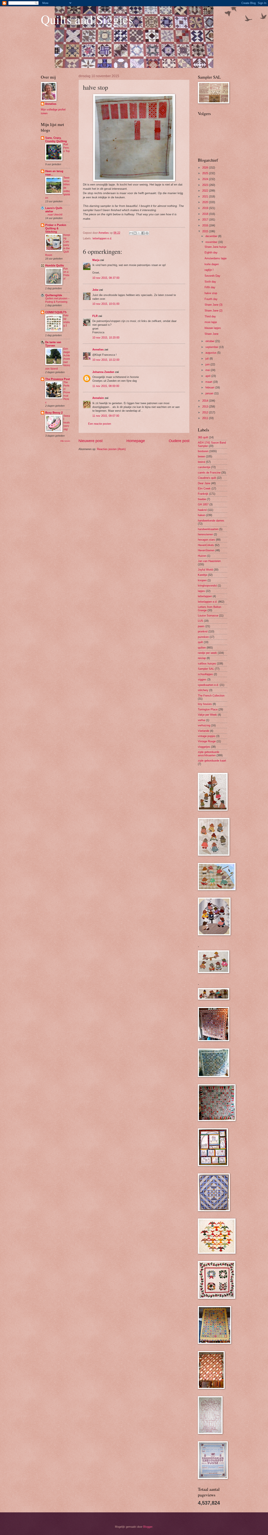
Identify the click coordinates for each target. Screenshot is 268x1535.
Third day (210, 316)
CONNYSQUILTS (56, 312)
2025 (205, 173)
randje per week (207, 652)
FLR (95, 316)
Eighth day (211, 252)
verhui (201, 720)
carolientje (204, 467)
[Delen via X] (139, 233)
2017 (205, 219)
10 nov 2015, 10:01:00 (105, 303)
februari (210, 387)
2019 (205, 208)
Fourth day (211, 299)
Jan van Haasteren (209, 561)
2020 (205, 202)
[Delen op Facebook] (143, 233)
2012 (205, 412)
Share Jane (211, 333)
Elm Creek (204, 488)
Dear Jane (204, 483)
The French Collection (211, 695)
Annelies (98, 349)
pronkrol (202, 631)
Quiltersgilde (53, 295)
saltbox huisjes (207, 663)
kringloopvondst (207, 585)
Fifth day (210, 287)
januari (209, 393)
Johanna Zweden (103, 372)
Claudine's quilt (207, 477)
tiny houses (205, 704)
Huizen (202, 555)
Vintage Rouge (207, 741)
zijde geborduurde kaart (212, 760)
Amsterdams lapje (216, 258)
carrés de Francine (209, 472)
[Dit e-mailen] (131, 233)
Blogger (147, 1526)
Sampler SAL (206, 668)
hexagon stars (206, 539)
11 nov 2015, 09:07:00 (105, 415)
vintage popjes (206, 736)
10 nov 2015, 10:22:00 (105, 359)
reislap (202, 658)
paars (201, 626)
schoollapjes (205, 674)
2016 (205, 225)
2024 (205, 179)
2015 (205, 231)
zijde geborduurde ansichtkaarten (208, 753)
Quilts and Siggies (87, 19)
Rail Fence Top (66, 148)
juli (207, 358)
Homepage (135, 441)
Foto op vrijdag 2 (66, 320)
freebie (202, 499)
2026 (205, 167)
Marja (95, 260)
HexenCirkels (206, 545)
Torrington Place (208, 709)
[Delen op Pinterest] (147, 233)
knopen (202, 580)
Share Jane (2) (213, 310)
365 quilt (203, 437)
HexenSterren (206, 550)
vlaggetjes (204, 746)
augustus (211, 352)
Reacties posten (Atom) (111, 449)
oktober (210, 341)
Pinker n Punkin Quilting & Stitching (55, 228)
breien (201, 456)
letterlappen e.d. (102, 238)
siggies (202, 679)
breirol (201, 461)
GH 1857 (203, 504)
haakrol (202, 509)
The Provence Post (57, 379)
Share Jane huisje (215, 246)
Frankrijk (203, 493)
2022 (205, 190)
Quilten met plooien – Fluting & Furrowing (57, 300)
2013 (205, 406)
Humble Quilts (54, 265)
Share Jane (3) (213, 304)
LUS (200, 620)
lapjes (201, 591)
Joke (95, 289)
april (208, 376)
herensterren (205, 534)
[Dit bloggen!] (135, 233)
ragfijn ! (209, 269)
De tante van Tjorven (53, 344)
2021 (205, 196)
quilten (202, 647)
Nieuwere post (91, 441)
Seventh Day (212, 275)
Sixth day (210, 281)
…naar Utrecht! (53, 214)
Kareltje (202, 574)
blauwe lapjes (213, 328)
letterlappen (205, 596)
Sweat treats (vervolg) (66, 422)
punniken (203, 636)
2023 (205, 185)
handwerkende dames (211, 520)
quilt (200, 642)
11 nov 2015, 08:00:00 (105, 386)
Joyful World (205, 569)
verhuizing (204, 725)
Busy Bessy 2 (54, 412)
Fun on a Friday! (66, 273)
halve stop (211, 293)
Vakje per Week (207, 714)
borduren (203, 451)
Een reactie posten (99, 423)
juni (207, 364)
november (211, 242)
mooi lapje (211, 322)
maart (209, 381)
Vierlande (203, 730)
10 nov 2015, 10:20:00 (105, 337)
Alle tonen (65, 441)
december (211, 236)
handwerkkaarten (208, 529)
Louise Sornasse (208, 615)
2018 (205, 213)
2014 (205, 400)
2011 (205, 418)
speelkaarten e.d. (208, 684)
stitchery (203, 690)
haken (201, 515)
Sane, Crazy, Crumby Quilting (56, 139)
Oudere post (179, 441)
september (212, 347)
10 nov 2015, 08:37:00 (105, 277)
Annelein (98, 398)
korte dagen (212, 264)
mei (208, 370)
